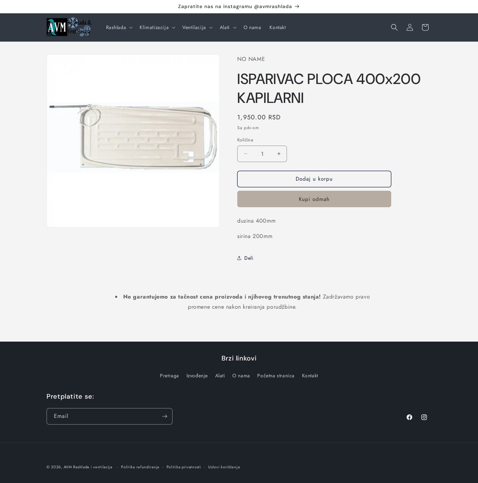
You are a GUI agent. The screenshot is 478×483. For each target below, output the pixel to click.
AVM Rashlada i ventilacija (88, 467)
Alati (220, 375)
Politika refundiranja (140, 467)
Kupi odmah (314, 199)
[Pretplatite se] (164, 416)
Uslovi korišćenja (224, 467)
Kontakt (310, 375)
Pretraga (169, 375)
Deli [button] (248, 257)
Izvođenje (197, 375)
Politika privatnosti (184, 467)
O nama (241, 375)
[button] (119, 27)
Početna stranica (276, 375)
